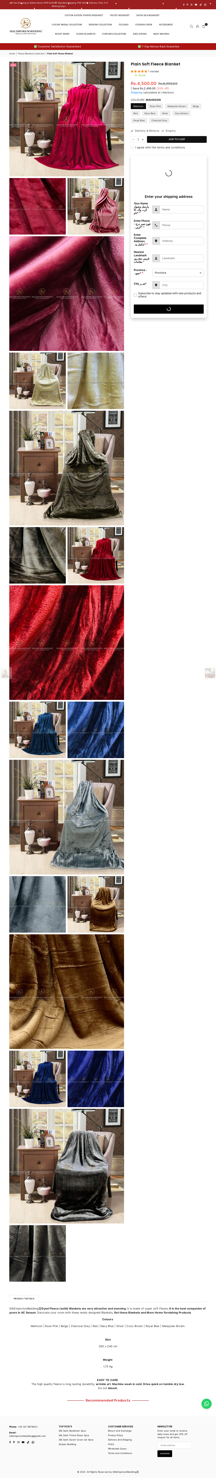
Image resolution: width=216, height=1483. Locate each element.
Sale (13, 65)
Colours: (146, 100)
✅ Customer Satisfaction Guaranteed (57, 46)
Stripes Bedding (67, 1444)
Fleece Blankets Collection (31, 53)
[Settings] (198, 26)
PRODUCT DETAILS (24, 1298)
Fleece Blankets (86, 34)
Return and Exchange (120, 1430)
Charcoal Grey (159, 120)
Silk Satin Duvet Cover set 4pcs (76, 1439)
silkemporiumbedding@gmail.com (27, 1436)
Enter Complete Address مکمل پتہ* (141, 239)
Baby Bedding (161, 34)
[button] (204, 26)
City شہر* (140, 283)
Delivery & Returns (146, 130)
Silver (165, 113)
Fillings (124, 25)
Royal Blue (139, 120)
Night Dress (62, 34)
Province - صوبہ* (140, 271)
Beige (196, 106)
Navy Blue (149, 113)
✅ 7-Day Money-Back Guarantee (159, 46)
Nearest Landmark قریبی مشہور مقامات (141, 256)
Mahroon (138, 106)
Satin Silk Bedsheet (148, 15)
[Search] (191, 26)
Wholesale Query (117, 1448)
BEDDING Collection (100, 25)
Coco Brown (181, 113)
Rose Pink (155, 106)
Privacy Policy (115, 1435)
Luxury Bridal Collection (67, 25)
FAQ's (111, 1444)
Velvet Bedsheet (120, 15)
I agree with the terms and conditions (159, 147)
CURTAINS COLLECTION (114, 34)
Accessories (166, 25)
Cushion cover (143, 25)
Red (135, 113)
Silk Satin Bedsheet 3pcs (72, 1430)
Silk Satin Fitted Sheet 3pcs (74, 1435)
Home (12, 53)
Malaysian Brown (177, 106)
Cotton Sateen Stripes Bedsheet (84, 15)
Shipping (136, 92)
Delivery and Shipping (120, 1439)
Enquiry (170, 130)
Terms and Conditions (120, 1453)
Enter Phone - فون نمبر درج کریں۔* (142, 224)
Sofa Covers (140, 34)
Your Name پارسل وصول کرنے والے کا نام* (141, 208)
